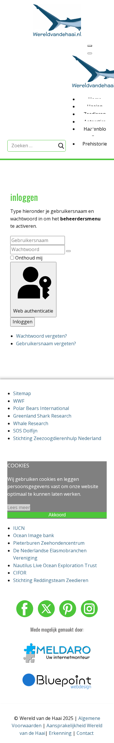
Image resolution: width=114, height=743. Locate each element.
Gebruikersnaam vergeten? (46, 343)
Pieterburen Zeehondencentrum (48, 543)
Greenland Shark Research (42, 416)
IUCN (19, 528)
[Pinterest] (67, 608)
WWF (18, 401)
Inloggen (22, 321)
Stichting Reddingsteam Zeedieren (50, 580)
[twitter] (46, 608)
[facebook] (24, 608)
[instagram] (89, 608)
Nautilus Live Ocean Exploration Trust (55, 565)
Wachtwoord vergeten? (41, 336)
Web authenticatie (33, 311)
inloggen (24, 197)
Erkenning (60, 733)
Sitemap (22, 393)
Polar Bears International (41, 408)
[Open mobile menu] (89, 46)
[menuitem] (92, 97)
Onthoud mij (28, 258)
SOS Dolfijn (25, 430)
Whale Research (30, 423)
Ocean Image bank (33, 535)
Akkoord (57, 514)
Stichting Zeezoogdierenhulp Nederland (57, 438)
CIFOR (19, 572)
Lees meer (18, 507)
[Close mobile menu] (89, 53)
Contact (85, 733)
